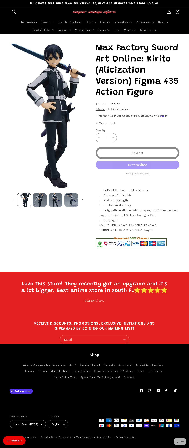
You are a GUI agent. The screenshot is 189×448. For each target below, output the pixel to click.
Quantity (100, 130)
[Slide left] (13, 200)
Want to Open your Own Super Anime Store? (49, 364)
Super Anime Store (27, 437)
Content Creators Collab (118, 364)
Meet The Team (59, 371)
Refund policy (48, 437)
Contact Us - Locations (149, 364)
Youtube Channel (90, 364)
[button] (14, 12)
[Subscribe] (124, 339)
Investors (129, 377)
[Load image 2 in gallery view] (40, 200)
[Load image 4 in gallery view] (71, 200)
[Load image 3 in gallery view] (55, 200)
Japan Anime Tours (65, 377)
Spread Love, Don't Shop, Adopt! (100, 377)
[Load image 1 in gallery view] (24, 200)
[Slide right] (83, 200)
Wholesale (127, 371)
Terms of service (84, 437)
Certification (155, 371)
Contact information (125, 437)
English (56, 424)
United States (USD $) (26, 424)
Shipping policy (104, 437)
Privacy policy (66, 437)
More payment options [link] (137, 173)
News (140, 371)
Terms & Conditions (106, 371)
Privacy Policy (81, 371)
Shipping (100, 109)
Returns (42, 371)
